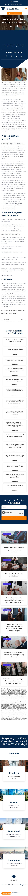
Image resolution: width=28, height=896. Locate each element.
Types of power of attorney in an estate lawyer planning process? (15, 465)
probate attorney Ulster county (7, 696)
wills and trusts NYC (3, 708)
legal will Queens (18, 688)
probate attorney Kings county (14, 693)
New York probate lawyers (15, 692)
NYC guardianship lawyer (23, 692)
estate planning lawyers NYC (19, 710)
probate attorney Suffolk (14, 695)
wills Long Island (3, 710)
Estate (5, 310)
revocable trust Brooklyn (6, 702)
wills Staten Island (12, 710)
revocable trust (20, 703)
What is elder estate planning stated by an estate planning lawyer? (15, 435)
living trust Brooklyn (5, 689)
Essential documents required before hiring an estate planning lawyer (15, 359)
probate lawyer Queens (19, 697)
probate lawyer (14, 167)
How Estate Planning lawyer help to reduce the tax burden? (15, 340)
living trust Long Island (11, 689)
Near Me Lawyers (21, 719)
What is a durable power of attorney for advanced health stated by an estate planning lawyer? (15, 446)
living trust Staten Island (8, 690)
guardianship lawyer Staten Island (10, 719)
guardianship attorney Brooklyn (15, 715)
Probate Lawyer (17, 310)
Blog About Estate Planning (12, 45)
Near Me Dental (17, 719)
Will (23, 310)
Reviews (18, 885)
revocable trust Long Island (14, 702)
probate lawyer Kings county (23, 696)
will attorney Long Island (9, 704)
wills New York (7, 710)
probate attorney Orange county (6, 694)
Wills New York (14, 880)
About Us (3, 885)
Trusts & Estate (12, 8)
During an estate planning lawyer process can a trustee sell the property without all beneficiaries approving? (14, 424)
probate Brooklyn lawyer (15, 696)
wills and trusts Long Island (15, 707)
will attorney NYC (21, 704)
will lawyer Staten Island (19, 706)
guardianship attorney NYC (16, 716)
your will (17, 234)
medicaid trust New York (4, 691)
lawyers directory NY (21, 702)
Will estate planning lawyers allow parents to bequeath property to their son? (14, 390)
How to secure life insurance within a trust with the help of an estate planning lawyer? (15, 476)
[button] (26, 9)
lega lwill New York (9, 688)
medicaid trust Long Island (22, 690)
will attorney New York (16, 704)
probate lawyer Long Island (4, 697)
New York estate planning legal (7, 692)
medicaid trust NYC (11, 691)
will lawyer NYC (8, 706)
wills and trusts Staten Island (17, 708)
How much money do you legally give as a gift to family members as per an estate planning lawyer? (15, 401)
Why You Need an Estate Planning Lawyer (15, 350)
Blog (21, 885)
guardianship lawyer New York (10, 718)
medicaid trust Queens (17, 691)
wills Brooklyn (23, 708)
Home (4, 45)
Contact (25, 885)
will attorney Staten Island (9, 705)
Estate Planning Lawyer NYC (19, 718)
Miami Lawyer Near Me (9, 709)
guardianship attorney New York (7, 716)
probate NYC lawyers (10, 701)
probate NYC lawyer (4, 701)
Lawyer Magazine (15, 709)
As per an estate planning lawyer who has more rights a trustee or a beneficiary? (15, 413)
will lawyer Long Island (22, 705)
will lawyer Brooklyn (16, 705)
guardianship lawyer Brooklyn (17, 717)
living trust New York (17, 689)
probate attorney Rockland (7, 695)
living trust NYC (22, 689)
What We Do (11, 885)
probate (12, 120)
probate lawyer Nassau (12, 697)
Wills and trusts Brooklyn (7, 707)
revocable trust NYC (8, 703)
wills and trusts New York (22, 707)
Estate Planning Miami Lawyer (22, 709)
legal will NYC (14, 688)
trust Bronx (24, 703)
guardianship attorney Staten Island (8, 717)
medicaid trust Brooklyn (14, 690)
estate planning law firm (12, 9)
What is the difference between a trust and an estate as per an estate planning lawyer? (15, 370)
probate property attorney (17, 701)
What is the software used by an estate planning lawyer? (15, 486)
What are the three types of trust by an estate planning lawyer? (14, 380)
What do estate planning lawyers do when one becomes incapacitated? (15, 456)
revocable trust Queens (14, 703)
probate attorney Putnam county (16, 694)
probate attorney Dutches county (5, 693)
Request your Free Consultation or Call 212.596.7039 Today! (14, 741)
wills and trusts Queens (10, 708)
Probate (9, 310)
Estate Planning (7, 313)
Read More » (15, 345)
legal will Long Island (3, 688)
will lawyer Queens (13, 706)
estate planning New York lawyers (5, 715)
